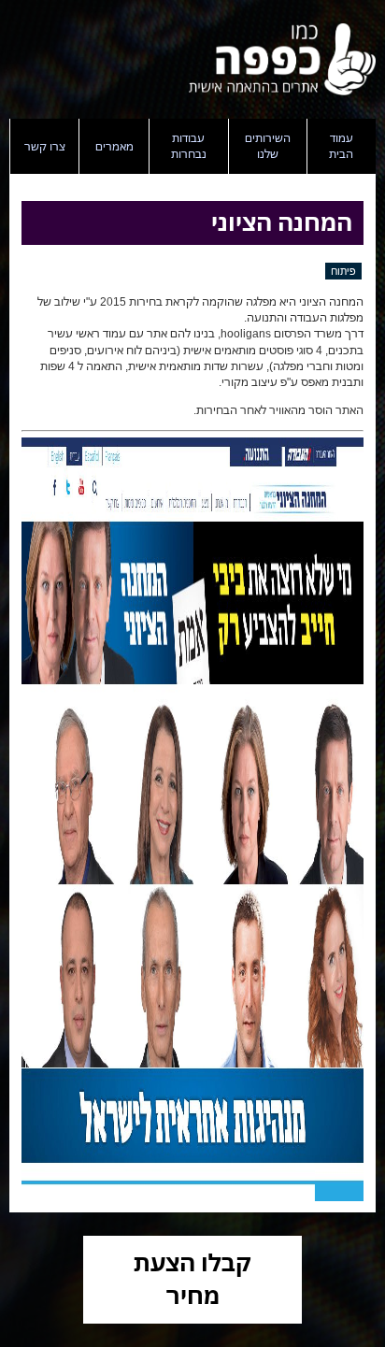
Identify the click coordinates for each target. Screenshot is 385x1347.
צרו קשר (44, 146)
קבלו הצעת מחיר (192, 1279)
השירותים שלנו (268, 146)
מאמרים (114, 146)
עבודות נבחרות (189, 146)
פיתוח (343, 271)
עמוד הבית (341, 146)
